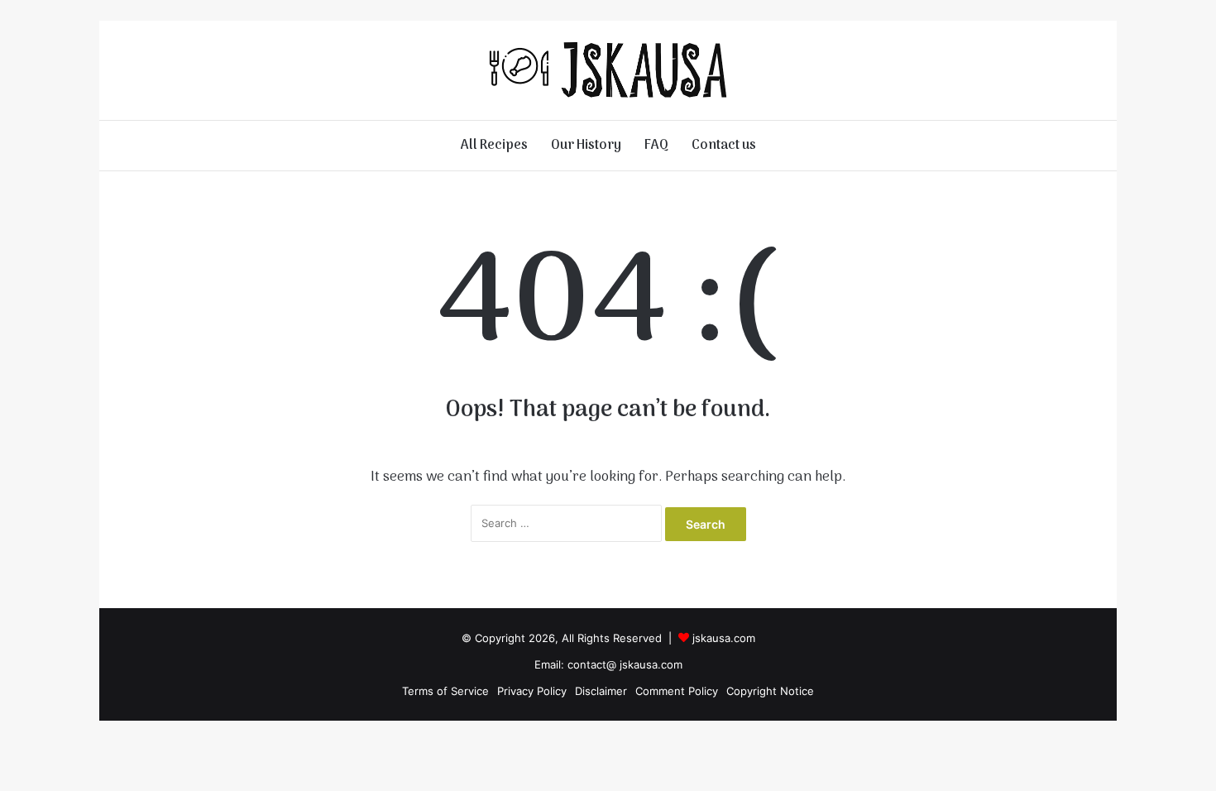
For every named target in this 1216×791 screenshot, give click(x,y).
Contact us (724, 145)
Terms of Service (445, 691)
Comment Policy (676, 691)
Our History (586, 145)
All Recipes (494, 145)
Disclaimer (601, 691)
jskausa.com (723, 638)
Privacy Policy (532, 691)
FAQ (656, 145)
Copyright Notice (770, 691)
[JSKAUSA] (608, 70)
